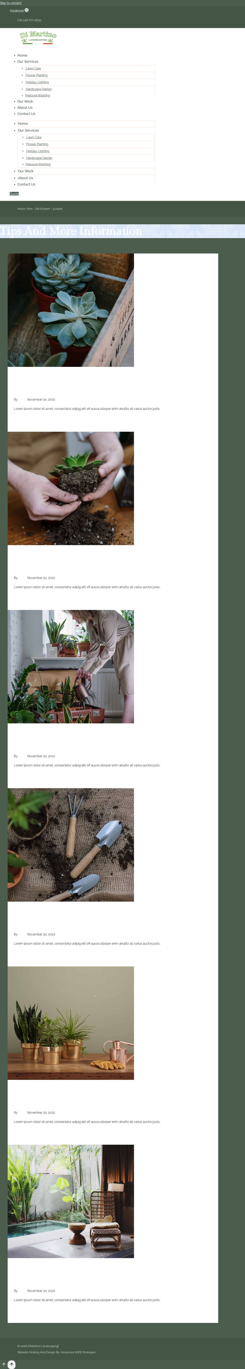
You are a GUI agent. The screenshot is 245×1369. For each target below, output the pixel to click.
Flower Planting (37, 75)
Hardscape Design (39, 89)
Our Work (25, 101)
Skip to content (11, 3)
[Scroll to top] (3, 1365)
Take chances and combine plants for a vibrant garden (78, 1102)
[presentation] (113, 311)
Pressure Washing (37, 95)
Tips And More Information (33, 378)
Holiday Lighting (37, 82)
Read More (54, 419)
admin (22, 399)
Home (22, 55)
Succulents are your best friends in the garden (69, 389)
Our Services (27, 61)
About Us (25, 108)
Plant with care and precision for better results (69, 567)
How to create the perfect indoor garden (62, 923)
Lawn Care (33, 68)
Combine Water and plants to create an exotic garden (77, 1280)
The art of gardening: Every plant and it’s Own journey (79, 745)
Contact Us (26, 114)
